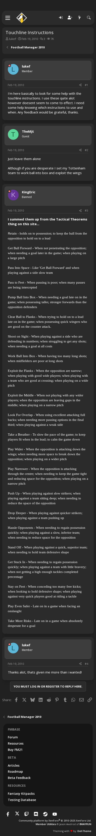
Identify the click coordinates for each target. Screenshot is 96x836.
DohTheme (84, 831)
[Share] (80, 85)
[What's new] (79, 17)
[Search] (89, 17)
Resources (15, 743)
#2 (86, 150)
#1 (86, 85)
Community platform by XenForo (55, 820)
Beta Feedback (19, 778)
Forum (13, 737)
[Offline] (9, 65)
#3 (86, 210)
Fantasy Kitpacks (21, 793)
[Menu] (8, 18)
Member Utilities (46, 824)
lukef (12, 39)
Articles (13, 765)
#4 (86, 664)
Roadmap (15, 771)
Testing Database (22, 800)
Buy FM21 (15, 749)
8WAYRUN (85, 824)
